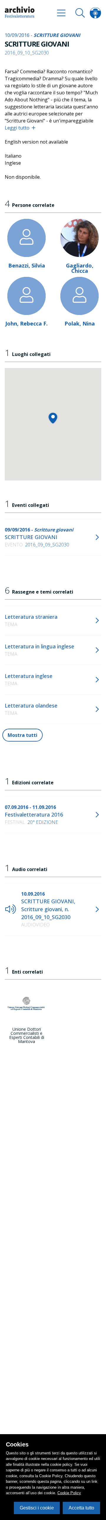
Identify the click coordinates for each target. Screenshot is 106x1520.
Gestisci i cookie (37, 1507)
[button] (53, 418)
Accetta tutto (81, 1507)
